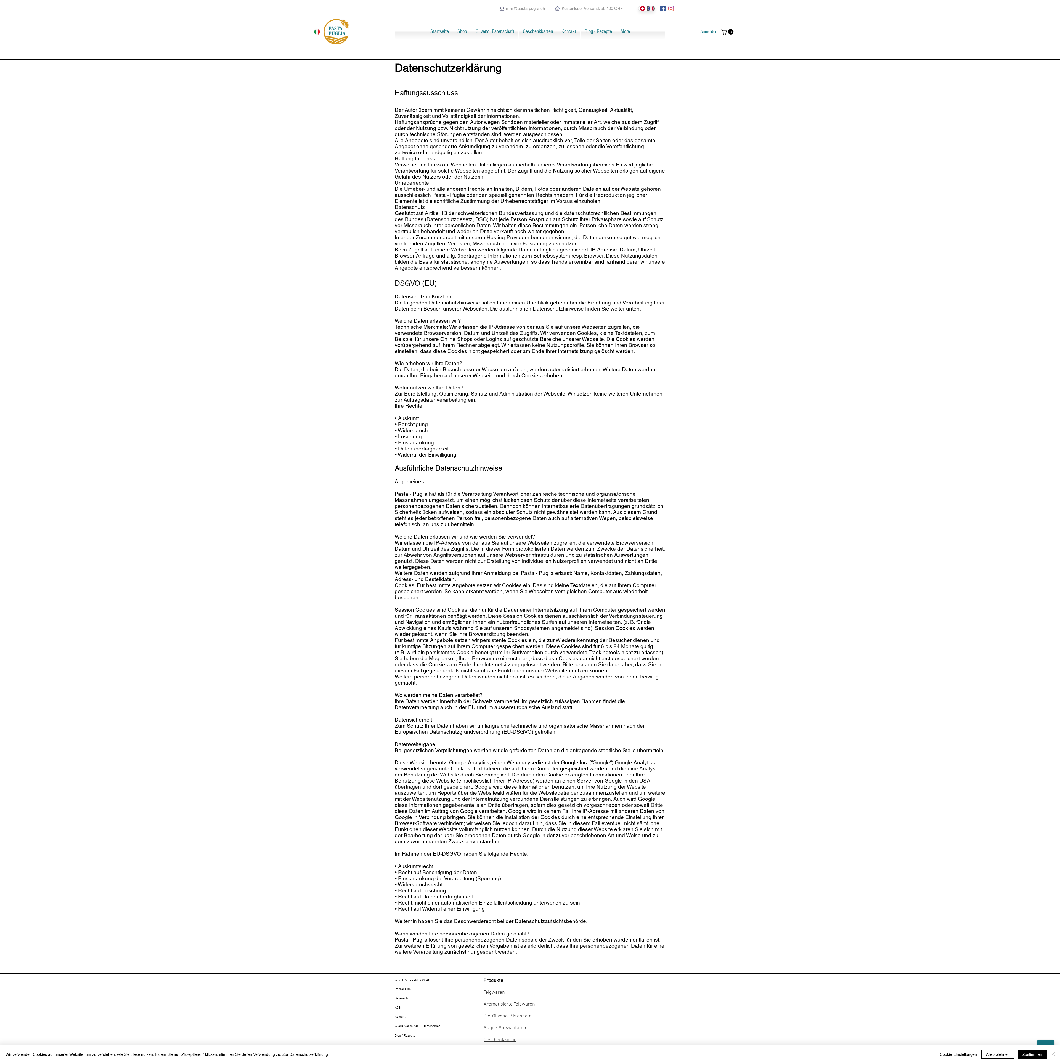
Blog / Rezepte (405, 1036)
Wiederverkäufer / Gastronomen (417, 1026)
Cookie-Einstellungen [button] (958, 1054)
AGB (398, 1008)
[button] (462, 31)
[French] (650, 8)
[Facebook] (663, 8)
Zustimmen (1032, 1054)
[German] (642, 8)
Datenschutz (403, 998)
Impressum (403, 989)
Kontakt (400, 1017)
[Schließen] (1053, 1054)
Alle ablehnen (998, 1054)
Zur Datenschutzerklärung (305, 1054)
